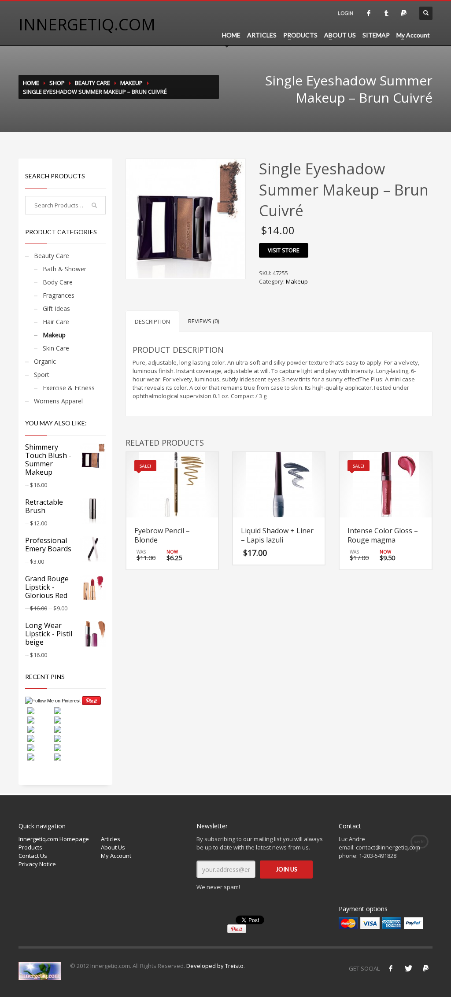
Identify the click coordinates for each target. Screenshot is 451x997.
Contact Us (32, 856)
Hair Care (56, 322)
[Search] (94, 205)
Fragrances (58, 295)
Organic (45, 361)
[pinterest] (403, 13)
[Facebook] (390, 968)
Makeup (131, 83)
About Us (113, 847)
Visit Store (283, 250)
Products (30, 847)
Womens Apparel (58, 401)
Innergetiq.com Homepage (53, 839)
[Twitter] (408, 968)
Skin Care (56, 348)
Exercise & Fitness (69, 388)
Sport (41, 374)
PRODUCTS (300, 35)
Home (31, 83)
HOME (231, 35)
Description (152, 321)
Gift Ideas (56, 308)
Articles (110, 839)
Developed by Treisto (215, 966)
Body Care (58, 282)
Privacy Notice (37, 864)
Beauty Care (92, 83)
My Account (413, 35)
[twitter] (386, 13)
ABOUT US (340, 35)
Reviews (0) (203, 321)
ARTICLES (262, 35)
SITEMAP (376, 35)
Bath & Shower (64, 269)
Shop (57, 83)
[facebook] (368, 13)
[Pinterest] (426, 968)
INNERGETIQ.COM (86, 24)
